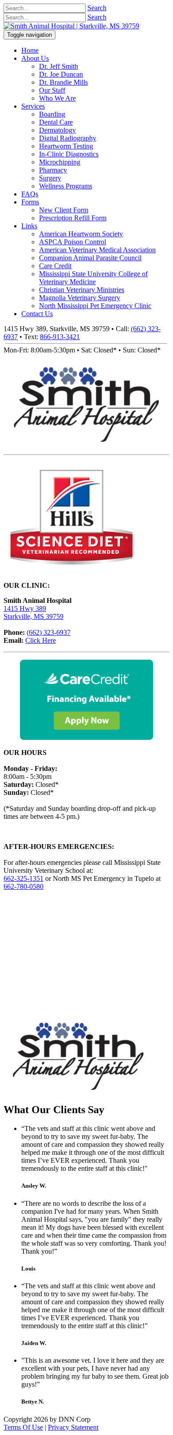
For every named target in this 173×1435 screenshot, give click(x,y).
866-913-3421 (60, 336)
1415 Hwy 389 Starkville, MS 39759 (33, 612)
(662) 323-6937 (49, 632)
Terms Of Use (23, 1427)
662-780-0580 (23, 886)
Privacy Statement (73, 1427)
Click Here (40, 640)
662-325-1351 (23, 878)
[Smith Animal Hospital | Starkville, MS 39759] (71, 26)
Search (96, 8)
